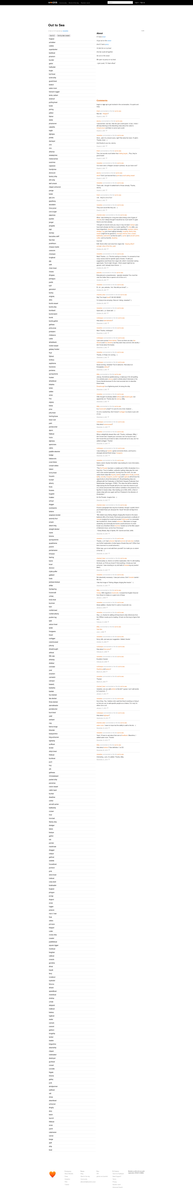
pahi (50, 423)
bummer (52, 603)
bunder (51, 60)
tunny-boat (52, 472)
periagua (52, 278)
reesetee (65, 31)
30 (73, 723)
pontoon (52, 867)
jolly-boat (52, 412)
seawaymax (53, 155)
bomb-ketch (53, 314)
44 (75, 959)
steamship (52, 1047)
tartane (51, 511)
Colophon (67, 1179)
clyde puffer (53, 571)
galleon (51, 1030)
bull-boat (52, 74)
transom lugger (54, 91)
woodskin (52, 204)
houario (51, 476)
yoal (50, 670)
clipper (51, 1051)
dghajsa (52, 134)
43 (75, 46)
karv (50, 606)
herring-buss (53, 416)
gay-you (52, 197)
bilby (98, 374)
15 (77, 406)
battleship (52, 808)
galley (51, 1079)
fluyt (50, 353)
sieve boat (52, 875)
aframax (52, 151)
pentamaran (53, 550)
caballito (52, 127)
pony (107, 44)
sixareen (52, 673)
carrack (51, 1023)
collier (51, 800)
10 (74, 533)
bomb (51, 317)
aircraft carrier (54, 804)
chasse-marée (54, 247)
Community (63, 3)
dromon (51, 568)
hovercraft (52, 592)
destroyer (52, 1058)
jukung (51, 645)
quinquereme (53, 539)
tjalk (50, 621)
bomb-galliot (53, 321)
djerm (51, 430)
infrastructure (101, 128)
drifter (51, 585)
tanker (51, 1037)
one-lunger (53, 211)
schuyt (51, 501)
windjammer (53, 1086)
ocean (109, 41)
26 (76, 818)
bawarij (51, 684)
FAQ (66, 1182)
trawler (51, 1040)
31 (79, 603)
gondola (52, 963)
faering (51, 557)
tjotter (51, 628)
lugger (51, 906)
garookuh (52, 289)
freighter (52, 952)
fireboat (51, 755)
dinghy (51, 1107)
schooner (52, 1104)
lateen (51, 469)
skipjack (52, 1005)
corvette (52, 1069)
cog (50, 723)
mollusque (100, 318)
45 (74, 970)
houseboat (52, 864)
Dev (97, 1171)
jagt (50, 229)
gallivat (51, 857)
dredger (51, 825)
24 (78, 483)
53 (77, 317)
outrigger (52, 638)
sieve (98, 175)
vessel (99, 219)
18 (73, 1111)
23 (75, 801)
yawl (50, 716)
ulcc (50, 144)
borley (51, 293)
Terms (114, 1179)
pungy (51, 896)
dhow (51, 966)
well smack (53, 183)
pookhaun (52, 243)
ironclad (52, 818)
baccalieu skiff (54, 236)
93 (73, 871)
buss (50, 487)
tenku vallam (53, 95)
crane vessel (53, 786)
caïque (51, 853)
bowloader (52, 885)
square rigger (53, 945)
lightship (52, 740)
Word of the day (74, 3)
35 (75, 109)
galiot (51, 63)
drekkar (51, 663)
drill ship (52, 180)
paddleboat (53, 942)
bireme (51, 536)
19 (79, 1086)
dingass (52, 275)
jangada (52, 226)
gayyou (108, 669)
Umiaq (99, 593)
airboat (51, 652)
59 (73, 1146)
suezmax (52, 162)
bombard (52, 310)
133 (75, 748)
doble (51, 120)
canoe (51, 1136)
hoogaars (52, 631)
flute (50, 917)
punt (50, 762)
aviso (51, 395)
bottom (51, 84)
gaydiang (52, 201)
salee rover (53, 88)
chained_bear (67, 173)
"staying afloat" (129, 244)
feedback (125, 735)
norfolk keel (53, 610)
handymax (52, 169)
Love (142, 31)
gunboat (52, 1061)
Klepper (105, 113)
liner (50, 815)
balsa (51, 405)
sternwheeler (53, 705)
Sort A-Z (52, 35)
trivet (98, 111)
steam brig (52, 525)
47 (73, 1143)
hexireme (52, 367)
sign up (105, 104)
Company (67, 1171)
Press (66, 1176)
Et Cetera (115, 1171)
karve (51, 561)
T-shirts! (67, 1184)
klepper (51, 927)
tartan (51, 388)
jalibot (51, 113)
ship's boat (53, 751)
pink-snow (52, 328)
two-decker (53, 698)
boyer (51, 635)
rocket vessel (53, 345)
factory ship (53, 176)
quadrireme (53, 543)
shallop (51, 998)
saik (50, 264)
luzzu (51, 437)
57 (75, 522)
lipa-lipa (52, 240)
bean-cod (52, 420)
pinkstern (52, 331)
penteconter (53, 427)
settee (51, 391)
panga (51, 190)
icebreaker (52, 1054)
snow (51, 903)
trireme (51, 1076)
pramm (51, 547)
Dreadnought (101, 386)
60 (73, 1083)
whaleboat (52, 381)
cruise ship (53, 934)
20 (74, 1019)
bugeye (51, 889)
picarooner (53, 123)
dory (50, 1111)
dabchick (52, 215)
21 (75, 984)
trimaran (52, 554)
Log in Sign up (140, 2)
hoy (50, 398)
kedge (51, 455)
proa (50, 409)
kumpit (51, 479)
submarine (107, 236)
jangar (51, 222)
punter (136, 474)
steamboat (52, 1100)
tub (50, 839)
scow (51, 1125)
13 (78, 504)
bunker (51, 793)
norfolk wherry (54, 614)
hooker (51, 377)
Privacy (115, 1182)
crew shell (52, 882)
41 (75, 261)
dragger (51, 850)
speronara (52, 444)
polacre (51, 910)
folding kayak (123, 153)
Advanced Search (118, 1187)
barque (51, 832)
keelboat (52, 53)
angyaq (51, 296)
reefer (51, 1019)
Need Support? (117, 1176)
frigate (51, 1072)
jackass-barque (54, 582)
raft (50, 1093)
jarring (51, 109)
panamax (52, 783)
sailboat (52, 1090)
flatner (51, 116)
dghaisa (52, 441)
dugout (51, 899)
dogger (51, 504)
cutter (51, 931)
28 (79, 310)
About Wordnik (69, 1174)
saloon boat (53, 624)
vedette (51, 860)
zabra (51, 448)
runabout (52, 977)
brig (130, 227)
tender (51, 748)
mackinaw (52, 846)
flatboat (51, 434)
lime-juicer (52, 208)
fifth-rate (52, 656)
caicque (52, 681)
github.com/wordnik (102, 1176)
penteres (52, 370)
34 (75, 921)
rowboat (52, 1009)
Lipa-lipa (99, 629)
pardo (51, 282)
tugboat (51, 1016)
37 (75, 1026)
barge (51, 1139)
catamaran (52, 1132)
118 (75, 903)
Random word (85, 3)
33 (75, 1079)
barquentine (53, 733)
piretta (51, 137)
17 (75, 377)
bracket (126, 565)
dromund (52, 173)
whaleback (53, 342)
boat (50, 1150)
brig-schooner (54, 737)
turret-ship (52, 77)
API (98, 1174)
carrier (124, 236)
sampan (52, 719)
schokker (52, 42)
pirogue (51, 892)
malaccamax (53, 159)
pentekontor (53, 709)
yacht (51, 1128)
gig (50, 261)
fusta (50, 578)
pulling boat (53, 102)
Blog (82, 1174)
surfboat (52, 744)
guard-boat (53, 81)
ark (50, 769)
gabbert (51, 575)
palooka (99, 272)
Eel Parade (103, 468)
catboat (51, 956)
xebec (51, 920)
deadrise (52, 797)
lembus (51, 360)
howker (51, 497)
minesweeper (54, 776)
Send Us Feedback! (118, 1174)
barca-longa (53, 726)
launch (51, 1118)
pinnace (52, 924)
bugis (51, 70)
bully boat (52, 599)
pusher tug (52, 617)
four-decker (53, 695)
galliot (51, 836)
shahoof (52, 99)
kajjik (51, 130)
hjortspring (52, 589)
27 (74, 586)
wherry (51, 483)
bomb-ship (52, 307)
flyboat (51, 356)
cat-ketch (52, 677)
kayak (51, 970)
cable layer (53, 790)
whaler (51, 987)
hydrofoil (52, 980)
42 (74, 1097)
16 (76, 399)
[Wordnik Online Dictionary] (52, 2)
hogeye (51, 39)
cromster (52, 666)
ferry (50, 973)
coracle (51, 959)
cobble (51, 46)
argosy (51, 402)
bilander (52, 730)
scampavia (53, 508)
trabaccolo (52, 458)
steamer (110, 229)
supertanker (53, 49)
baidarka (52, 688)
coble (51, 338)
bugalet (51, 494)
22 (75, 899)
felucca (51, 984)
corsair (51, 1065)
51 (78, 402)
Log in (99, 104)
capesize (52, 166)
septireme (52, 363)
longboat (52, 257)
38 (77, 1104)
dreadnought (53, 649)
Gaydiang (100, 669)
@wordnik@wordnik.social (88, 1182)
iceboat (51, 878)
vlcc (50, 148)
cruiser (51, 811)
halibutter (52, 67)
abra (50, 300)
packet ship (53, 779)
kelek (51, 194)
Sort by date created (63, 35)
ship (50, 1146)
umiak (51, 1002)
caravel (51, 1026)
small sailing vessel (128, 175)
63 (79, 649)
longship (52, 1033)
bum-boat (52, 712)
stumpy (51, 233)
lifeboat (51, 1121)
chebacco (52, 335)
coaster (51, 938)
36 (75, 85)
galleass (52, 772)
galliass (51, 324)
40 (73, 917)
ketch (51, 1114)
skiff (50, 1143)
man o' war (53, 913)
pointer (51, 843)
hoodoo (109, 451)
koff (50, 285)
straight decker (54, 529)
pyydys (51, 218)
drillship (52, 659)
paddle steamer (54, 451)
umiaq (51, 596)
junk (50, 1083)
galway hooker (54, 349)
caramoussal (53, 642)
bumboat (52, 758)
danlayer (52, 141)
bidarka (51, 384)
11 (74, 63)
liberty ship (53, 822)
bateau (51, 1012)
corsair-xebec (54, 465)
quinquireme (53, 374)
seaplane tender (55, 515)
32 (77, 56)
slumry (99, 121)
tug (103, 231)
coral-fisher (53, 462)
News (82, 1171)
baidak (51, 691)
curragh (99, 246)
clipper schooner (55, 187)
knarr (51, 564)
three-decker (53, 702)
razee (51, 532)
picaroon (52, 56)
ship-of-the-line (107, 246)
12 (75, 836)
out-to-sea (118, 111)
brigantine (52, 1044)
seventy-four (53, 518)
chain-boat (52, 268)
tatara (51, 829)
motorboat (52, 994)
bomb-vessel (53, 303)
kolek (51, 106)
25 (77, 215)
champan (52, 254)
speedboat (52, 991)
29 (72, 769)
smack (51, 522)
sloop (51, 1097)
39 (77, 388)
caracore (52, 250)
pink (50, 871)
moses (51, 271)
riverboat (52, 949)
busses (51, 490)
